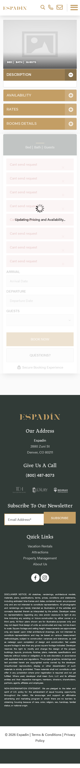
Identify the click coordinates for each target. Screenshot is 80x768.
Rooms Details (22, 124)
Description (19, 75)
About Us (40, 563)
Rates (12, 109)
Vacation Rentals (40, 546)
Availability (19, 95)
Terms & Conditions (46, 734)
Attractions (40, 552)
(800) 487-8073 (40, 475)
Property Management (40, 558)
